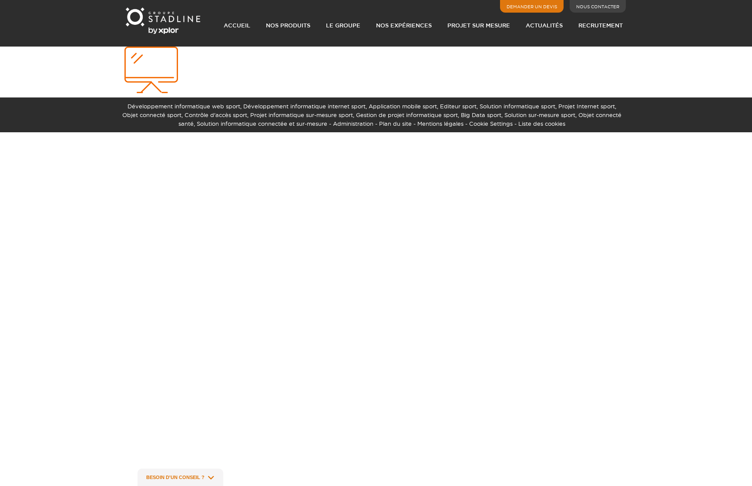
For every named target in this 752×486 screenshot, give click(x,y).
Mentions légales (440, 124)
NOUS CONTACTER (597, 6)
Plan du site (395, 124)
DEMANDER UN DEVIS (532, 6)
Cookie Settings (491, 124)
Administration (353, 124)
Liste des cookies (541, 124)
